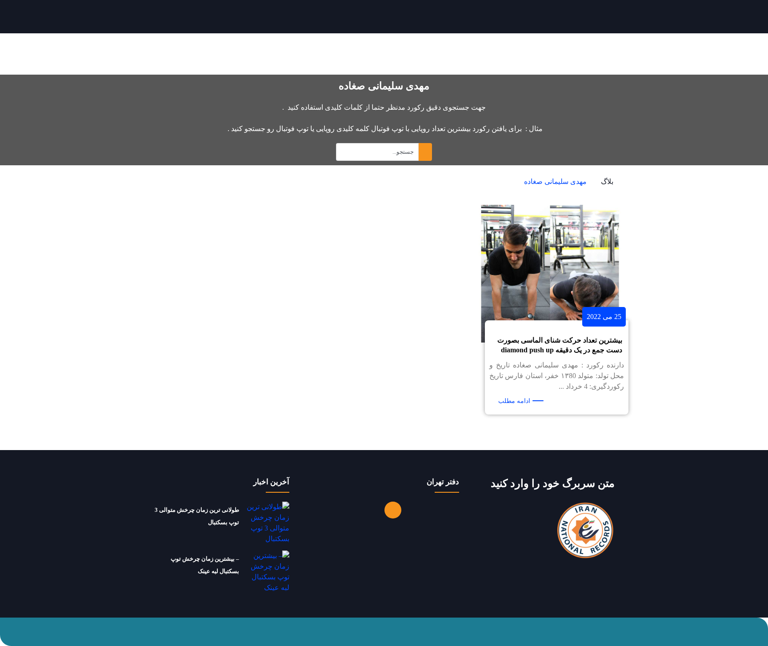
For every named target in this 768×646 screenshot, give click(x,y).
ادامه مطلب (514, 401)
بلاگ (607, 181)
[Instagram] (392, 510)
